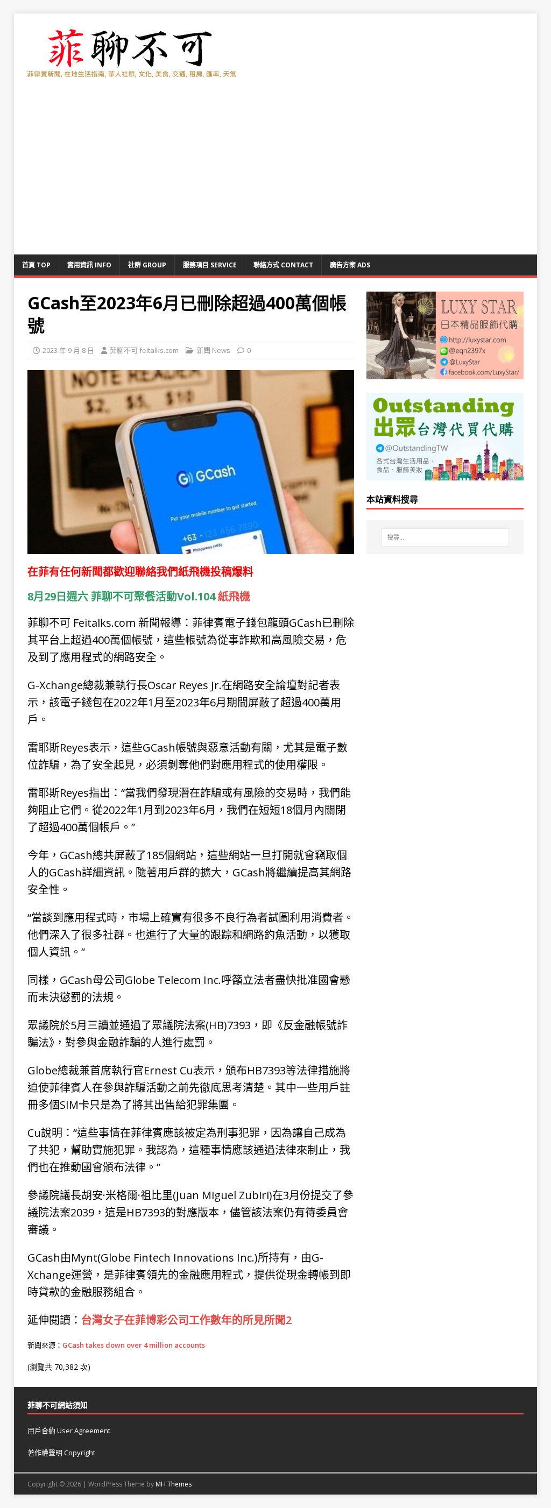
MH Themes (174, 1484)
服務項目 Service (210, 265)
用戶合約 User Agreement (68, 1430)
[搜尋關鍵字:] (445, 537)
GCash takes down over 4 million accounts (133, 1345)
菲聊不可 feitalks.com (144, 350)
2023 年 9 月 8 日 (68, 350)
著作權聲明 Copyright (61, 1452)
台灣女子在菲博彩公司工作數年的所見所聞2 (186, 1320)
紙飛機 (194, 571)
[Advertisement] (276, 173)
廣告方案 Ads (350, 265)
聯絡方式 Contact (283, 265)
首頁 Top (36, 265)
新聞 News (213, 350)
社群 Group (147, 265)
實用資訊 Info (89, 265)
